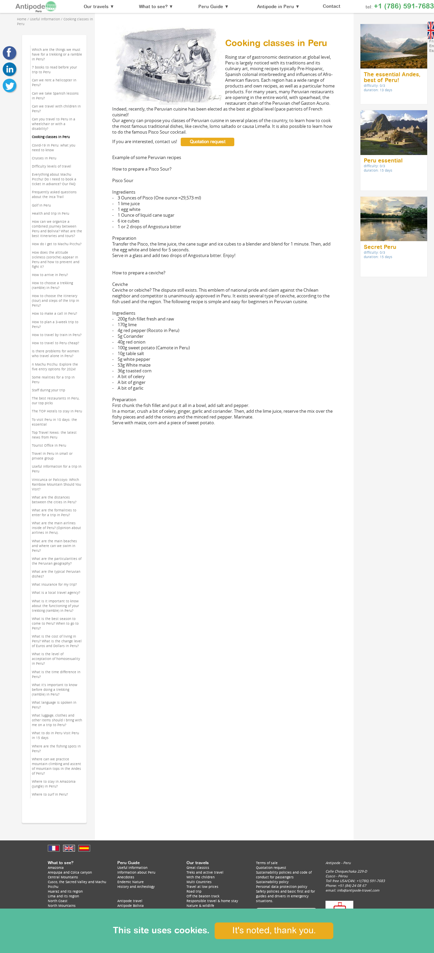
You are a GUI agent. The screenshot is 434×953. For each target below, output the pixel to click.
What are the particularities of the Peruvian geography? (56, 561)
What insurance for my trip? (54, 584)
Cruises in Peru (44, 158)
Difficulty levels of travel (51, 166)
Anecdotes (125, 877)
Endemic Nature (130, 881)
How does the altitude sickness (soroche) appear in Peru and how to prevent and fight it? (55, 259)
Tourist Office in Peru (49, 445)
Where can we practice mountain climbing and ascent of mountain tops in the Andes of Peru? (56, 766)
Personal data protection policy (281, 886)
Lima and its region (63, 896)
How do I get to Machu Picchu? (56, 243)
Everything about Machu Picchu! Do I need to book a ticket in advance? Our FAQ (54, 179)
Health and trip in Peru (50, 213)
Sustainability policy (272, 881)
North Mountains (62, 905)
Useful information (132, 867)
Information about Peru (136, 872)
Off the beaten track (202, 896)
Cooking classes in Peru (51, 136)
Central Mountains (63, 877)
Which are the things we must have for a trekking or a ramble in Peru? (57, 54)
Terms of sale (267, 862)
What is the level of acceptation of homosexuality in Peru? (56, 658)
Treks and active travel (204, 872)
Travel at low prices (202, 886)
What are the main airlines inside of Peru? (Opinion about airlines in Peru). (56, 528)
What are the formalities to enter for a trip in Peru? (54, 512)
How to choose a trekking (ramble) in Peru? (52, 285)
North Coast (57, 900)
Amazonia (56, 867)
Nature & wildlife (200, 905)
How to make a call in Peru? (54, 313)
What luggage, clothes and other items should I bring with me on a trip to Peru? (57, 720)
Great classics (197, 867)
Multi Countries (199, 881)
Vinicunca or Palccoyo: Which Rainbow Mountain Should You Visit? (56, 484)
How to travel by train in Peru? (56, 334)
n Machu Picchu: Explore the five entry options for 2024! (55, 366)
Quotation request (207, 142)
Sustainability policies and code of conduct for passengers (284, 874)
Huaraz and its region (65, 891)
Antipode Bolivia (130, 905)
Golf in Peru (41, 205)
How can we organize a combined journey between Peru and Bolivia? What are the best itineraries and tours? (57, 228)
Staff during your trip (48, 390)
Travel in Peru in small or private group (52, 456)
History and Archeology (136, 886)
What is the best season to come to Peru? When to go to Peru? (55, 623)
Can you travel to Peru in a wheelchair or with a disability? (53, 124)
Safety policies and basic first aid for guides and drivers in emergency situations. (285, 896)
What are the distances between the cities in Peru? (54, 499)
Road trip (193, 891)
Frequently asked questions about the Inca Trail (54, 194)
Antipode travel (129, 900)
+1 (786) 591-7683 (404, 6)
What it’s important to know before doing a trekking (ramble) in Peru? (54, 689)
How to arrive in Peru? (50, 274)
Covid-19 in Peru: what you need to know (53, 147)
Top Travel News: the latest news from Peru (54, 435)
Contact (331, 6)
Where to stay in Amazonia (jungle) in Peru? (54, 784)
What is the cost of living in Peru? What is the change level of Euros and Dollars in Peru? (57, 641)
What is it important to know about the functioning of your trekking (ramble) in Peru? (55, 606)
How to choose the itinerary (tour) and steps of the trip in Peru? (55, 300)
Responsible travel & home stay (212, 900)
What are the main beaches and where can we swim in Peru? (54, 546)
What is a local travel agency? (56, 592)
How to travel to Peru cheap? (55, 343)
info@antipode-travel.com (358, 890)
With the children (200, 877)
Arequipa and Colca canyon (70, 872)
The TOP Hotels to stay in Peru (57, 411)
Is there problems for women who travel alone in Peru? (55, 353)
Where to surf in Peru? (50, 794)
